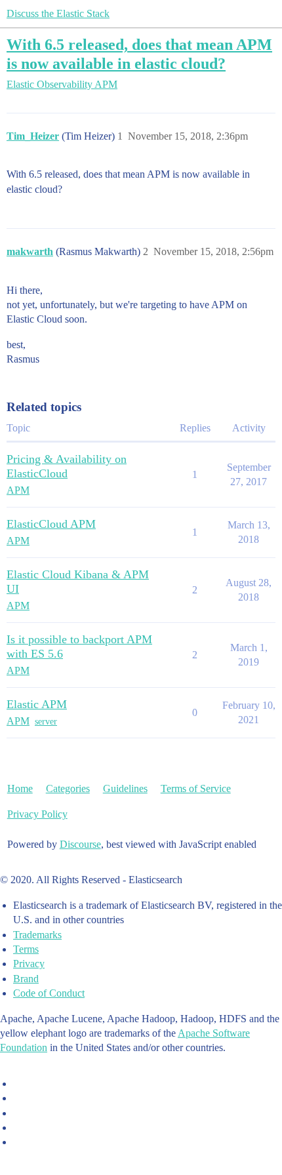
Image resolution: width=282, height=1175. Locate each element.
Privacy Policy (37, 814)
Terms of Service (196, 788)
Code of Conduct (49, 993)
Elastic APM (37, 704)
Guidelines (125, 788)
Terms (26, 949)
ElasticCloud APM (51, 523)
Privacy (29, 963)
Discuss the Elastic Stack (58, 13)
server (46, 722)
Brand (26, 978)
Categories (68, 788)
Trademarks (37, 934)
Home (20, 788)
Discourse (80, 844)
